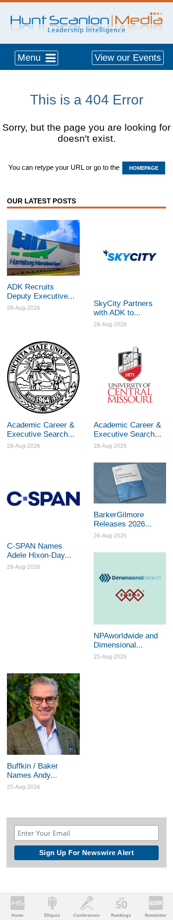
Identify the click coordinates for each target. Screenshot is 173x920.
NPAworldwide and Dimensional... (126, 640)
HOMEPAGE (143, 168)
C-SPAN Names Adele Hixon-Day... (39, 551)
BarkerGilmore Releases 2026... (123, 519)
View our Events (128, 57)
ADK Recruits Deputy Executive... (41, 292)
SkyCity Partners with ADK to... (123, 308)
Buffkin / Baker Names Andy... (32, 771)
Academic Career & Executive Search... (41, 430)
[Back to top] (157, 879)
